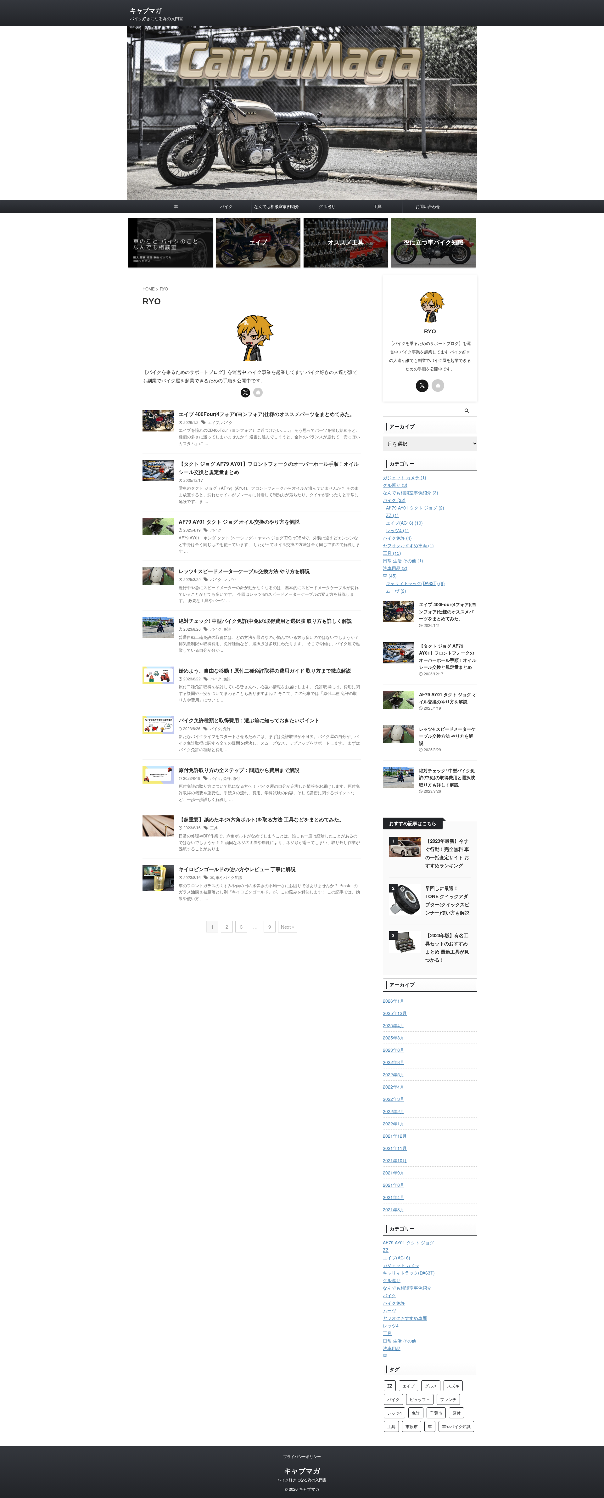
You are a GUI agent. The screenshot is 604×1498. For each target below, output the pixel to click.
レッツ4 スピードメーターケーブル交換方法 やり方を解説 (244, 571)
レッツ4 (230, 579)
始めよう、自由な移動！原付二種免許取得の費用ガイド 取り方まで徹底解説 (265, 670)
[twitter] (245, 392)
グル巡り (327, 206)
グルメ (431, 1386)
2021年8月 (393, 1185)
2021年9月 (393, 1172)
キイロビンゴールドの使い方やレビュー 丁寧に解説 (237, 869)
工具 (377, 206)
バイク (226, 206)
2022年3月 (393, 1099)
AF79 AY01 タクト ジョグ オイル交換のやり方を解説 (239, 521)
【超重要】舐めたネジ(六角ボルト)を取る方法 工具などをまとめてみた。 (261, 819)
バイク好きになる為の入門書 (302, 1479)
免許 (227, 629)
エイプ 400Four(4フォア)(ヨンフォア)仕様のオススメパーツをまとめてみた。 (267, 414)
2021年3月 (393, 1209)
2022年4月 (393, 1087)
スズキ (453, 1386)
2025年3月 (393, 1037)
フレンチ (448, 1399)
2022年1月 (393, 1123)
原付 (236, 778)
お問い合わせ (428, 206)
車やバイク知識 (229, 877)
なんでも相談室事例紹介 (276, 206)
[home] (258, 392)
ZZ (389, 1386)
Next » (287, 926)
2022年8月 (393, 1062)
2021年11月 (395, 1148)
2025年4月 (393, 1025)
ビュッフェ (420, 1399)
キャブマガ (145, 10)
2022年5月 (393, 1074)
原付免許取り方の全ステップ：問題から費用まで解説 (239, 770)
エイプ (213, 422)
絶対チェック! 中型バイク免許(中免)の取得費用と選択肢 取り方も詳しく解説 (265, 620)
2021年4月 (393, 1197)
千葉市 (436, 1413)
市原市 (411, 1426)
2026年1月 (393, 1001)
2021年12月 (395, 1136)
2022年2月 (393, 1111)
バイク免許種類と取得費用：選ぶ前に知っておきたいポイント (249, 720)
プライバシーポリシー (302, 1456)
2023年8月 (393, 1050)
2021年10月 (395, 1160)
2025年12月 (395, 1013)
